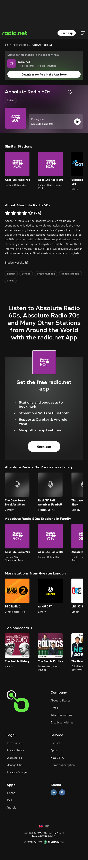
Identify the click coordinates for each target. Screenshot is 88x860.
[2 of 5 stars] (13, 213)
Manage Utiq (15, 765)
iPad (9, 800)
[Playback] (77, 121)
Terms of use (15, 743)
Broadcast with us (62, 722)
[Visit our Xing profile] (62, 792)
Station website (14, 262)
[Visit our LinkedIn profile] (53, 792)
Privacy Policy (15, 750)
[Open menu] (83, 33)
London (26, 274)
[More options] (80, 92)
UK (46, 826)
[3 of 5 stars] (19, 213)
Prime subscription (63, 765)
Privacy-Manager (17, 772)
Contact (55, 743)
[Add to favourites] (70, 92)
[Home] (6, 44)
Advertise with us (61, 715)
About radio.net (60, 700)
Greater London (46, 274)
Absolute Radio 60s (42, 124)
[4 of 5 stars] (25, 213)
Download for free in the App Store (44, 74)
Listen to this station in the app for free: (33, 55)
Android (11, 807)
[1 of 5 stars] (7, 213)
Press (54, 708)
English (11, 274)
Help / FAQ (57, 757)
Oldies (10, 101)
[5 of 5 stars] (30, 213)
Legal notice (14, 757)
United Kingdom (70, 274)
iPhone (11, 793)
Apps (54, 750)
